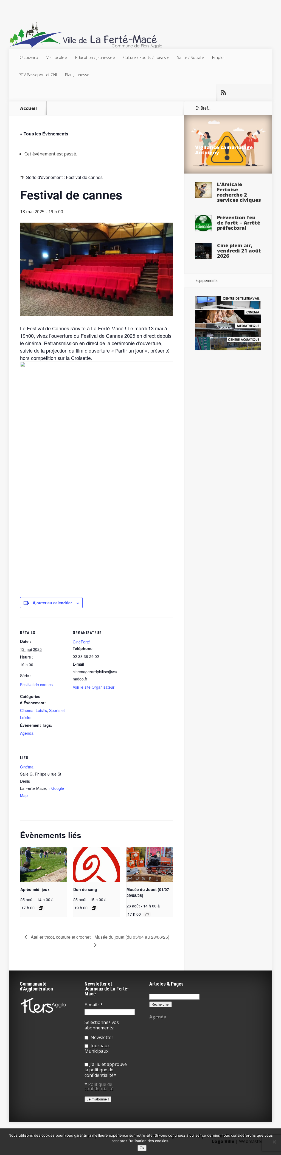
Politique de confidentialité (99, 1086)
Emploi (218, 57)
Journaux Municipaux (97, 1048)
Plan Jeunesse (77, 74)
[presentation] (43, 864)
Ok (142, 1148)
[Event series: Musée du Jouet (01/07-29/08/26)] (147, 914)
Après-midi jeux (35, 889)
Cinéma (26, 710)
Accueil (28, 108)
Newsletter (101, 1037)
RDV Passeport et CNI (38, 74)
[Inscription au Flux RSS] (223, 92)
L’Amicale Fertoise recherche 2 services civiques (239, 192)
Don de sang (85, 889)
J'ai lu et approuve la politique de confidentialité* (106, 1070)
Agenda (26, 733)
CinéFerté (81, 642)
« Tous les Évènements (44, 133)
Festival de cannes (36, 684)
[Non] (274, 1142)
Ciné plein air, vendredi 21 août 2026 (239, 250)
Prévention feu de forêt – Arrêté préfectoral (238, 222)
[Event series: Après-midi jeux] (41, 908)
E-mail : (94, 1005)
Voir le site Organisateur (93, 687)
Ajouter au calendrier (52, 602)
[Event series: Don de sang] (94, 908)
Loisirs (41, 710)
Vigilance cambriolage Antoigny (224, 150)
